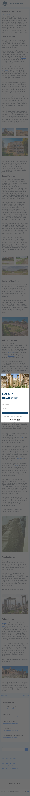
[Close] (27, 375)
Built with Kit (15, 420)
